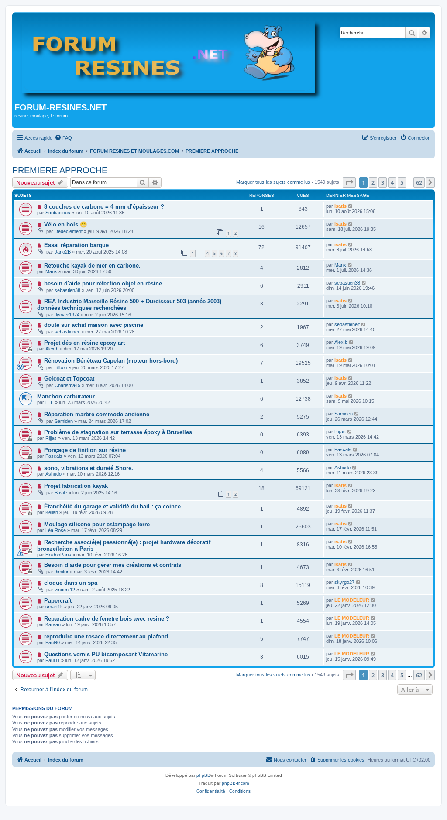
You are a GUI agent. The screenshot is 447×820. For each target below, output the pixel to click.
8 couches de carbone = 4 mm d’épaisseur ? (104, 206)
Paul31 (52, 660)
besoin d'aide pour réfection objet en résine (103, 283)
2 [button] (373, 182)
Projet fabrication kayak (76, 486)
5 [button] (401, 182)
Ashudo (53, 474)
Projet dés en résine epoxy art (84, 343)
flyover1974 (67, 314)
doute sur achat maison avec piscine (93, 325)
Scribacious (57, 212)
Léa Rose (55, 530)
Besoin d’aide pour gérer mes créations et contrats (112, 565)
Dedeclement (69, 231)
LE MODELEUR (351, 600)
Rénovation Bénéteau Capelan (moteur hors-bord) (111, 360)
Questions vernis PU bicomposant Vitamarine (106, 654)
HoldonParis (58, 554)
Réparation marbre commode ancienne (96, 414)
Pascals (53, 456)
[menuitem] (63, 138)
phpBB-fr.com (235, 783)
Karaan (53, 624)
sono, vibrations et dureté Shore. (88, 468)
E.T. (49, 402)
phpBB (203, 775)
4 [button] (392, 182)
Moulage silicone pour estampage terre (97, 524)
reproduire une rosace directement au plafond (106, 636)
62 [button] (419, 182)
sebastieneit (67, 331)
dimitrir (62, 571)
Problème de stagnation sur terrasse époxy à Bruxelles (118, 432)
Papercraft (58, 600)
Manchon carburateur (66, 396)
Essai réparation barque (76, 245)
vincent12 (65, 589)
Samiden (64, 421)
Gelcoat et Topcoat (69, 378)
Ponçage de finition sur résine (85, 450)
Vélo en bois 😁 (65, 224)
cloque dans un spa (70, 583)
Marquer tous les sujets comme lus (273, 182)
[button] (349, 182)
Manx (51, 271)
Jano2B (63, 251)
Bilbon (61, 367)
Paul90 (52, 642)
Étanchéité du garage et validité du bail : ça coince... (115, 506)
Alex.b (51, 348)
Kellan (51, 512)
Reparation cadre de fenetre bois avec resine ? (106, 618)
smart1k (54, 606)
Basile (61, 492)
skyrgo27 (344, 582)
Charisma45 (67, 385)
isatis (340, 206)
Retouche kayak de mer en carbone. (92, 265)
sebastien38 (67, 290)
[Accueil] (172, 58)
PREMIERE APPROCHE (59, 170)
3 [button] (382, 182)
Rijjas (51, 438)
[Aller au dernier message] (351, 206)
